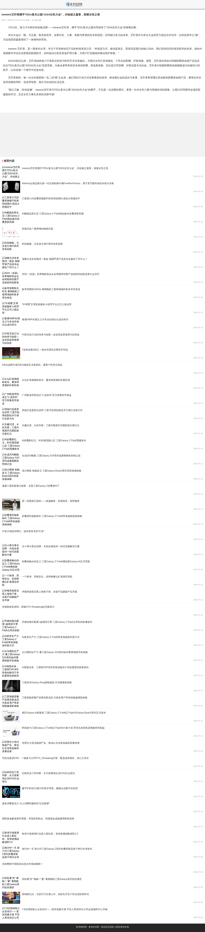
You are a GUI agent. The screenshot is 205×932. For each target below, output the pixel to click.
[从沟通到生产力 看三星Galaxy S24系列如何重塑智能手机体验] (102, 655)
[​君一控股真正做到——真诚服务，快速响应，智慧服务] (102, 504)
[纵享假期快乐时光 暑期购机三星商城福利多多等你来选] (102, 292)
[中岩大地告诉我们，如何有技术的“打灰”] (102, 534)
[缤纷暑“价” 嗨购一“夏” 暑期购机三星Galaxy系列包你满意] (102, 882)
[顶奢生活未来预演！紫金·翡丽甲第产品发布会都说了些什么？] (102, 262)
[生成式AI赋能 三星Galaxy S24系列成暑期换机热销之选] (102, 459)
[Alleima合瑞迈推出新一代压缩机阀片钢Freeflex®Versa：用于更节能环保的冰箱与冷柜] (102, 186)
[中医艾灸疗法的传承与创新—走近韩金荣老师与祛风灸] (102, 338)
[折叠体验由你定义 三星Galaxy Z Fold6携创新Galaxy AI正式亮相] (102, 564)
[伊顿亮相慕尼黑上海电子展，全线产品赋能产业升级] (102, 595)
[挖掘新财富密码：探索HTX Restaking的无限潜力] (102, 610)
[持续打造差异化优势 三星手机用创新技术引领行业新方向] (102, 413)
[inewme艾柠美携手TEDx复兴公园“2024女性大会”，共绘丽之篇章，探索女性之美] (102, 171)
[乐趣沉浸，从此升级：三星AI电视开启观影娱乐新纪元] (102, 428)
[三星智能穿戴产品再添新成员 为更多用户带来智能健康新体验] (102, 701)
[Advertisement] (90, 135)
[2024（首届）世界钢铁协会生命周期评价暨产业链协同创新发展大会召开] (102, 277)
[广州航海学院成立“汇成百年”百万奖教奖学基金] (102, 398)
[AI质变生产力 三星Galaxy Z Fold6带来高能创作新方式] (102, 640)
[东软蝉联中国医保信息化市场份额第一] (102, 867)
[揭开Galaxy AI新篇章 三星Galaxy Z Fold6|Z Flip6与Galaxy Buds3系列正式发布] (102, 716)
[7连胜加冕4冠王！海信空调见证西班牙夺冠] (102, 353)
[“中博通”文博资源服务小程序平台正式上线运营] (102, 307)
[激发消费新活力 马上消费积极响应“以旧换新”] (102, 806)
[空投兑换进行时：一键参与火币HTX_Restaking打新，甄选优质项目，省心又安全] (102, 761)
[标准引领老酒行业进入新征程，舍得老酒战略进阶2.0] (102, 837)
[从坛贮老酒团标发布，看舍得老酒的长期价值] (102, 383)
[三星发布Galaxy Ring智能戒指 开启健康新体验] (102, 685)
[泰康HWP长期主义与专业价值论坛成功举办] (102, 323)
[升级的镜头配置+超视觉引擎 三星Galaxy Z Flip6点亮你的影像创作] (102, 625)
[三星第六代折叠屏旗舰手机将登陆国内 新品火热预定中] (102, 202)
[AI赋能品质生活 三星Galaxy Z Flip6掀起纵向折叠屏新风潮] (102, 217)
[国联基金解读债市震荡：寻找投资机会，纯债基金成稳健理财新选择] (102, 822)
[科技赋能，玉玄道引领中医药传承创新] (102, 247)
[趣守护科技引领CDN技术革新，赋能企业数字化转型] (102, 791)
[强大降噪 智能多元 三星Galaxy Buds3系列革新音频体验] (102, 474)
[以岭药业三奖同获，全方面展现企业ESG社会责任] (102, 776)
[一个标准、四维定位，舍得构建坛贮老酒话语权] (102, 580)
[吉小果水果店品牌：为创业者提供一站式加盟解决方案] (102, 549)
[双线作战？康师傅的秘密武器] (102, 232)
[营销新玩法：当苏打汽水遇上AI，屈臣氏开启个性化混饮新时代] (102, 897)
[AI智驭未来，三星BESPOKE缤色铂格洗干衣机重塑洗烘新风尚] (102, 670)
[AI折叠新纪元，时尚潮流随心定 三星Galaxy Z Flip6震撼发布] (102, 444)
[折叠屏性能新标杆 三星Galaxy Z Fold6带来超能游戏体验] (102, 519)
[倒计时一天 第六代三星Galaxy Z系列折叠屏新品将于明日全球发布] (102, 852)
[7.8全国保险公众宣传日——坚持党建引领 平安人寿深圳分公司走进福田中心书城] (102, 912)
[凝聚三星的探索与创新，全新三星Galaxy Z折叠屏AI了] (102, 489)
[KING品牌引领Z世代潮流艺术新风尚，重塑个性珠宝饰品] (102, 368)
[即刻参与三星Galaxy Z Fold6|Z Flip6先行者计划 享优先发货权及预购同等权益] (102, 731)
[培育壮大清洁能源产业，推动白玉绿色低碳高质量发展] (102, 746)
